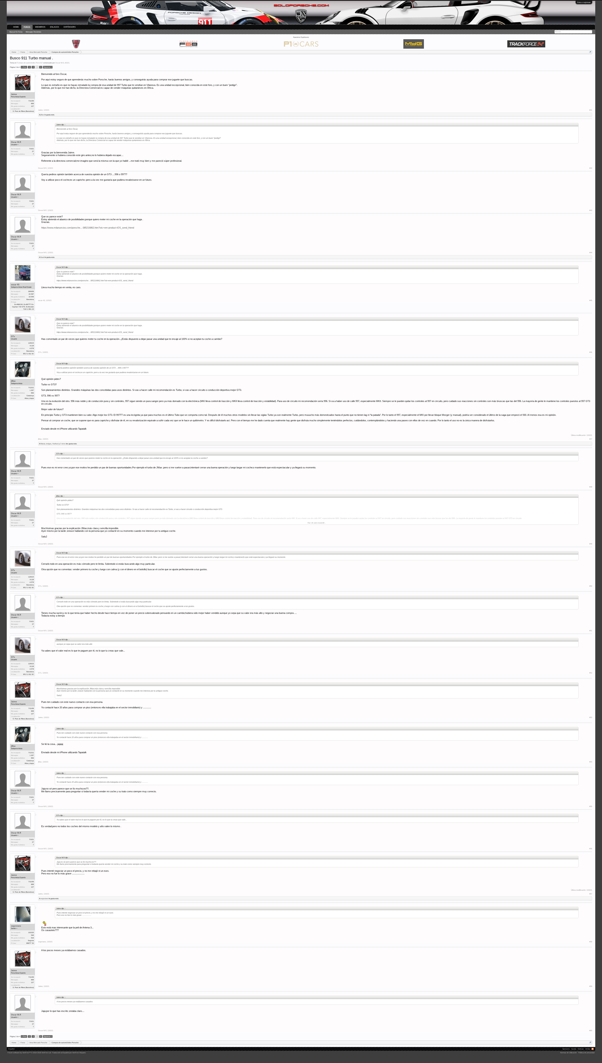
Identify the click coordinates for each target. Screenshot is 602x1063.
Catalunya (30, 395)
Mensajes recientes (33, 32)
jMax (42, 115)
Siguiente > (48, 67)
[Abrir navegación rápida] (590, 52)
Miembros (40, 27)
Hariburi (55, 444)
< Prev (23, 67)
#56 (590, 849)
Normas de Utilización (568, 1053)
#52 (590, 673)
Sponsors (566, 1049)
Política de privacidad (586, 1053)
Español (11, 1049)
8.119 (32, 346)
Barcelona (30, 299)
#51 (590, 631)
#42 (590, 168)
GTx (13, 336)
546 (32, 935)
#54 (590, 762)
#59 (590, 986)
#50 (590, 586)
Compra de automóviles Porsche (29, 63)
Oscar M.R (59, 63)
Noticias (581, 1049)
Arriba (587, 1049)
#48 (590, 487)
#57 (590, 894)
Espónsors (70, 27)
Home (16, 27)
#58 (590, 942)
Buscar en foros (16, 32)
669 (32, 103)
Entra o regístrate (584, 2)
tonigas (48, 444)
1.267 (32, 390)
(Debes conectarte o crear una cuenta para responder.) (571, 1036)
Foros (27, 27)
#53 (590, 717)
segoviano (44, 898)
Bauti (42, 257)
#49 (590, 544)
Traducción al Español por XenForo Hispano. (69, 1053)
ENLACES (54, 27)
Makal (42, 444)
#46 (590, 352)
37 (33, 151)
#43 (590, 210)
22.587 (31, 294)
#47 (590, 439)
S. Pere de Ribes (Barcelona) (23, 111)
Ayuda (573, 1049)
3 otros (63, 444)
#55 (590, 806)
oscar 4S (15, 284)
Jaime (14, 94)
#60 (590, 1030)
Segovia (31, 940)
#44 (590, 252)
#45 (590, 300)
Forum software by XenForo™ (29, 1053)
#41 (590, 110)
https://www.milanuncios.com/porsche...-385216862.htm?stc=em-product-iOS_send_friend (87, 227)
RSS (592, 1049)
